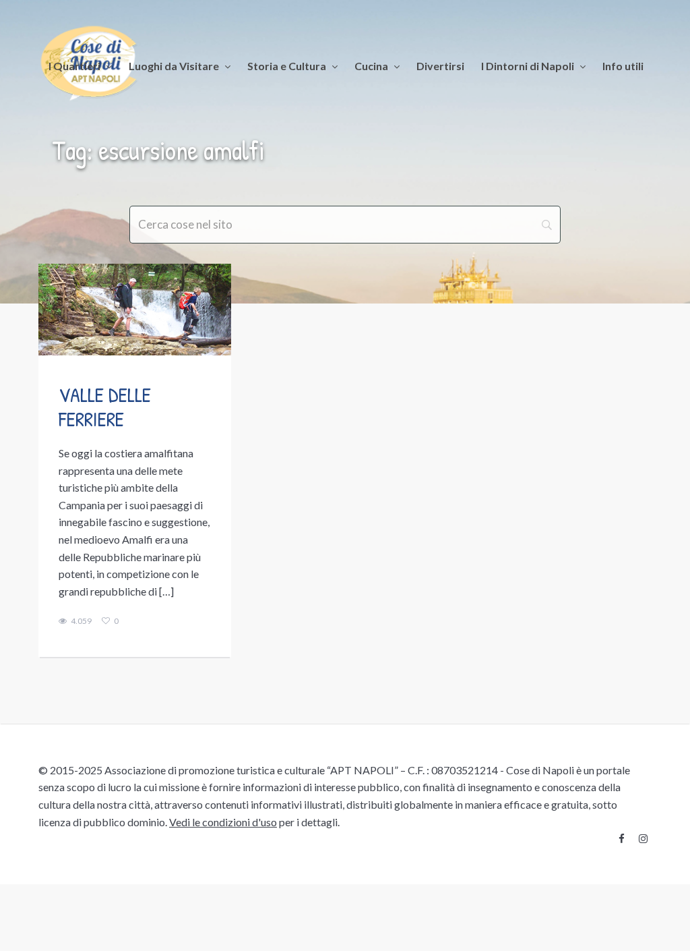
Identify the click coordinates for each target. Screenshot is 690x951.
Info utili (623, 65)
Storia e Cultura (286, 65)
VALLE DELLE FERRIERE (105, 406)
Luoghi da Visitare (174, 65)
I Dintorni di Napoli (527, 65)
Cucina (371, 65)
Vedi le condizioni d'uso (223, 821)
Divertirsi (440, 65)
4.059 (81, 621)
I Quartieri (74, 65)
